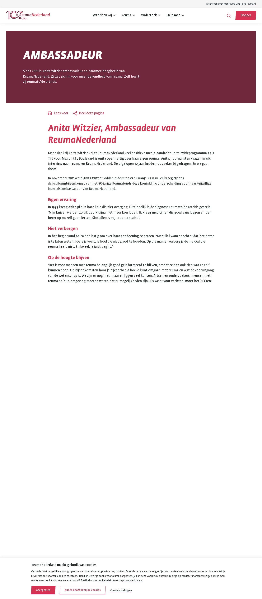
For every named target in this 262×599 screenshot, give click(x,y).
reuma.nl (251, 3)
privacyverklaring (132, 580)
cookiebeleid (105, 580)
